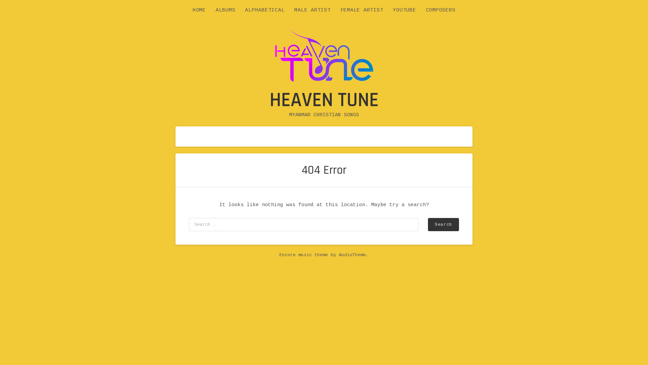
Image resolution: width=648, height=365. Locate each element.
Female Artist (362, 10)
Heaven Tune (324, 100)
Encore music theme (303, 255)
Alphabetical (265, 10)
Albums (226, 10)
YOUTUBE (404, 10)
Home (199, 10)
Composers (441, 10)
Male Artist (312, 10)
